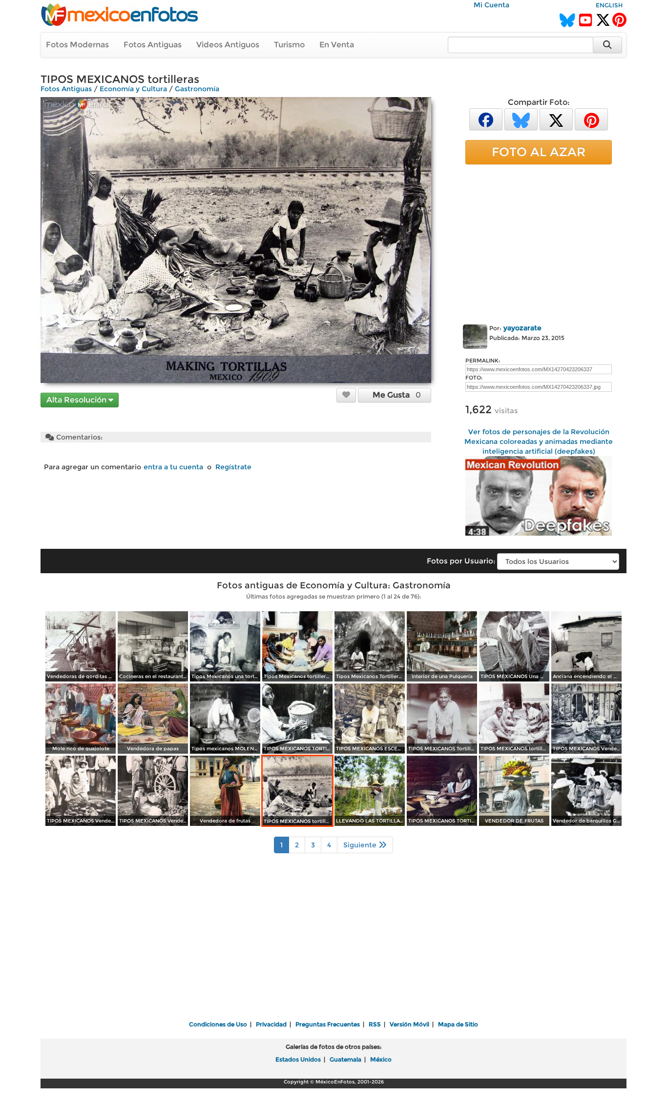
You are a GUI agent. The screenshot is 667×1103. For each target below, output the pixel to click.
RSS (375, 1024)
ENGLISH (609, 5)
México (381, 1059)
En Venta (336, 44)
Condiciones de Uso (218, 1024)
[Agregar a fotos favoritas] (346, 394)
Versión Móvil (409, 1024)
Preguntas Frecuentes (327, 1024)
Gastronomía (197, 88)
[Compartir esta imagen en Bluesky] (521, 118)
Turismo (289, 44)
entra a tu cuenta (173, 466)
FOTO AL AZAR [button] (538, 151)
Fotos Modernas (77, 44)
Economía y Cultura (133, 88)
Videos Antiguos (227, 44)
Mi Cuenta (491, 4)
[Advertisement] (539, 242)
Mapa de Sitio (458, 1024)
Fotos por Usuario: (461, 560)
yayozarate (522, 327)
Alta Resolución (77, 399)
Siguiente (360, 845)
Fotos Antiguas (153, 44)
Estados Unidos (298, 1059)
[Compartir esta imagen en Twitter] (556, 118)
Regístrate (233, 466)
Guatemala (345, 1059)
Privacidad (271, 1024)
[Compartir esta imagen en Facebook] (485, 118)
